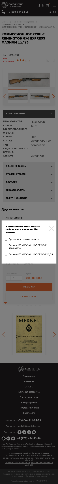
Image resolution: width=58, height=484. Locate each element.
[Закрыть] (51, 228)
